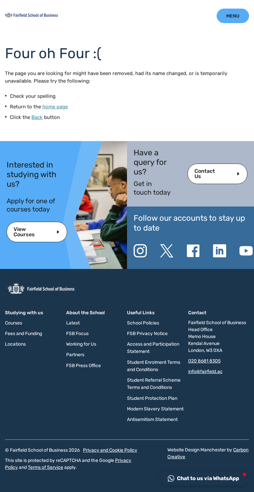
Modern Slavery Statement (155, 409)
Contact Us (204, 173)
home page (55, 107)
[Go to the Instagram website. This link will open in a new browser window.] (140, 250)
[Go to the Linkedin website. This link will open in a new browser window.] (219, 250)
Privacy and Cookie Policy (110, 450)
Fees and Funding (23, 333)
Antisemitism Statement (152, 419)
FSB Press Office (83, 365)
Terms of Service (45, 467)
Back (37, 117)
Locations (15, 344)
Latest (73, 323)
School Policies (143, 323)
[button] (204, 478)
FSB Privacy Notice (147, 333)
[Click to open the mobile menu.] (233, 16)
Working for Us (81, 344)
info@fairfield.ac (205, 371)
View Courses (24, 232)
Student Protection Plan (152, 398)
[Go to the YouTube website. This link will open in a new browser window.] (246, 250)
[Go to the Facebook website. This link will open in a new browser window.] (193, 250)
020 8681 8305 (204, 361)
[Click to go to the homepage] (31, 16)
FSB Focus (77, 333)
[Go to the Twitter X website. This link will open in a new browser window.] (166, 250)
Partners (75, 355)
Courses (13, 323)
